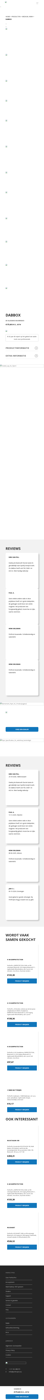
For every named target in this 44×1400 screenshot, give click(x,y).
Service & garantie (12, 1300)
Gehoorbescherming (12, 1328)
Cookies (8, 1355)
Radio (7, 1323)
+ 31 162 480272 (13, 1369)
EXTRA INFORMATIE (16, 355)
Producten (16, 17)
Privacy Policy (10, 1350)
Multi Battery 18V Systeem (14, 1287)
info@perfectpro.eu (15, 1372)
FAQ (7, 1310)
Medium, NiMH (27, 17)
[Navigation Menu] (37, 3)
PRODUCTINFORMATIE (17, 348)
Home (8, 17)
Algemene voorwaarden (13, 1346)
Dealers (8, 1291)
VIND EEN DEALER (22, 1397)
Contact (8, 1305)
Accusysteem (10, 1282)
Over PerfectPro (11, 1278)
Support (8, 1296)
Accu (7, 1332)
